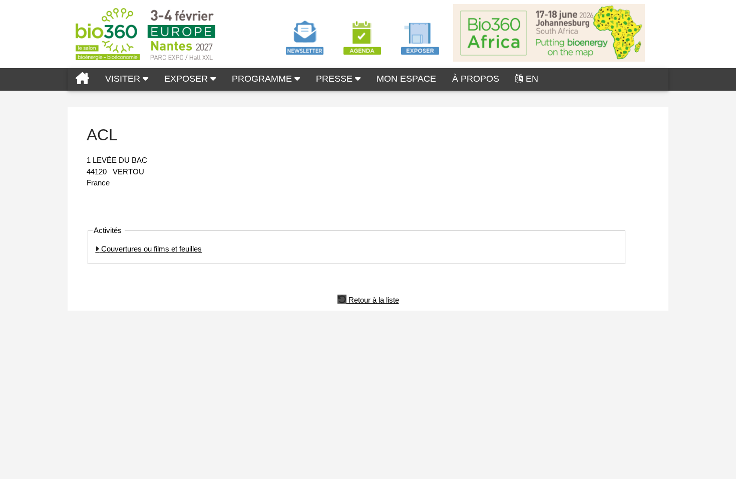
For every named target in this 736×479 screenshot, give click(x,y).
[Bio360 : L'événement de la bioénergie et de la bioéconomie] (82, 79)
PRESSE (335, 79)
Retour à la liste (372, 299)
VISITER (124, 79)
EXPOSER (187, 79)
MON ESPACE (406, 79)
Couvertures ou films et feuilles (150, 249)
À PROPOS (475, 79)
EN (532, 79)
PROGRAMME (263, 79)
